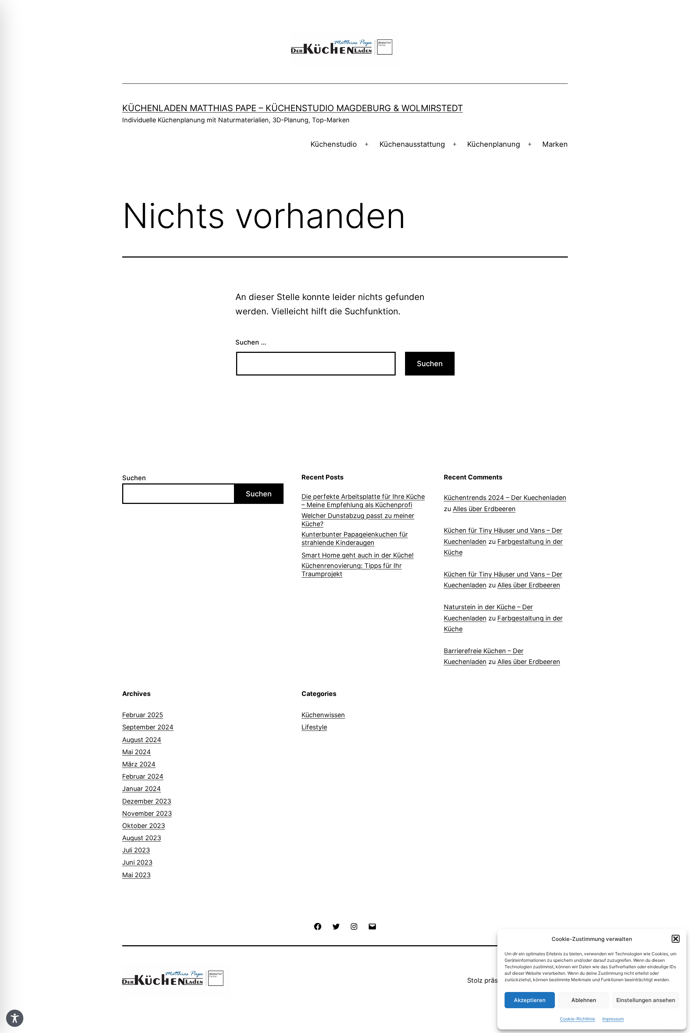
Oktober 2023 (143, 825)
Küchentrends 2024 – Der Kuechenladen (505, 497)
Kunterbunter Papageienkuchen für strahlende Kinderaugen (355, 538)
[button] (675, 938)
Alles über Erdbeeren (484, 509)
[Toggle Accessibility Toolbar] (14, 1018)
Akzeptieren (530, 1000)
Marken (555, 144)
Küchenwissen (323, 715)
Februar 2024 (143, 776)
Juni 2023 (137, 862)
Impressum (613, 1018)
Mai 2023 (136, 875)
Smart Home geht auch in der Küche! (358, 555)
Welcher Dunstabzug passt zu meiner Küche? (358, 520)
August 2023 (141, 838)
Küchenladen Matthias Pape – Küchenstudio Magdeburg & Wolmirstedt (292, 108)
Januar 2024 (141, 788)
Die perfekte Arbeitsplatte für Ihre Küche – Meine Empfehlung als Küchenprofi (363, 501)
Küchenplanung (493, 144)
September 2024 (148, 727)
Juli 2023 (136, 850)
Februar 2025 (142, 715)
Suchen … (250, 342)
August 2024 (141, 739)
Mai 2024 (136, 752)
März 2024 (139, 764)
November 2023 (147, 813)
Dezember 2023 (146, 801)
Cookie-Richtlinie (577, 1018)
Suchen (134, 478)
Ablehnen (583, 1000)
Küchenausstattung (412, 144)
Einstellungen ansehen (645, 1000)
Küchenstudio (333, 144)
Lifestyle (314, 727)
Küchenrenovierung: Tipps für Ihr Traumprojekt (352, 570)
